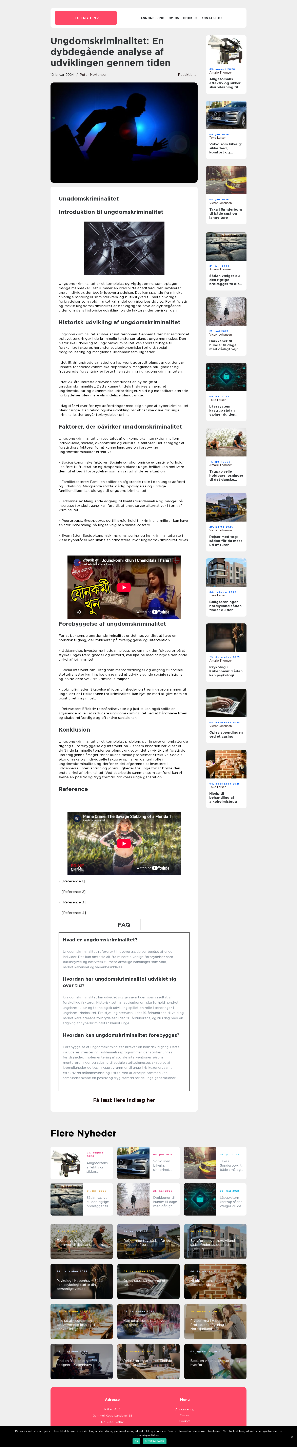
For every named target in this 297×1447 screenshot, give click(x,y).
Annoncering (152, 18)
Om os (174, 18)
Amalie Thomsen (221, 72)
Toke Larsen (217, 137)
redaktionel (188, 75)
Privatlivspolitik (154, 1441)
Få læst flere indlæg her (124, 1100)
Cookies (190, 18)
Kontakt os (211, 18)
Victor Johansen (220, 203)
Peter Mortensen (93, 75)
